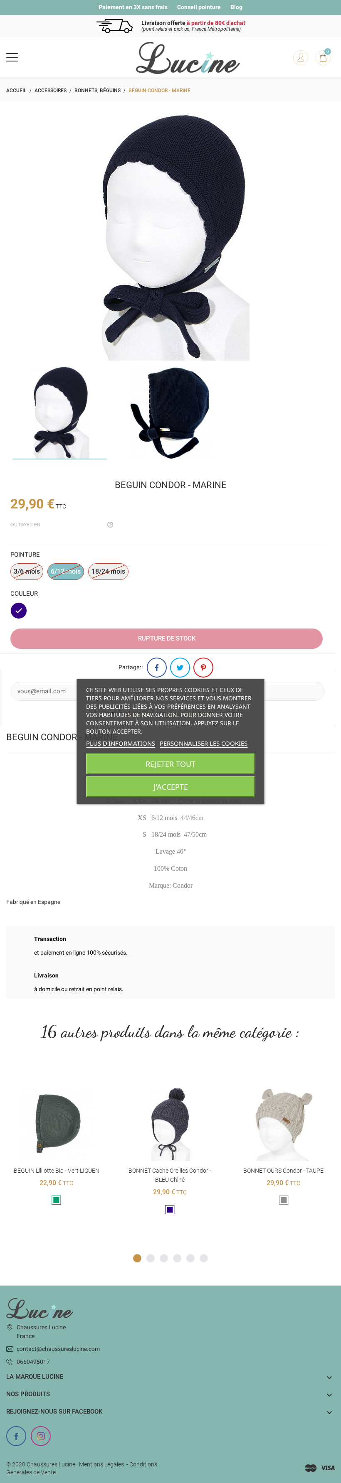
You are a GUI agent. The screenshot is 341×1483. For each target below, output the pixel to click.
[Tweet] (180, 668)
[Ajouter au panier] (46, 1074)
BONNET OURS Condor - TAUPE (283, 1170)
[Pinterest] (203, 668)
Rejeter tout (170, 764)
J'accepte (170, 787)
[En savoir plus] (66, 1074)
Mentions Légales (101, 1464)
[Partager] (157, 668)
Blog (236, 7)
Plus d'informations (120, 743)
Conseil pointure (199, 7)
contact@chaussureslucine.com (58, 1349)
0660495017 (33, 1361)
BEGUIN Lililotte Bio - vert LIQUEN (56, 1170)
